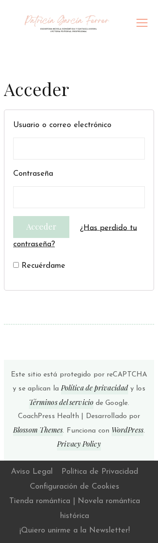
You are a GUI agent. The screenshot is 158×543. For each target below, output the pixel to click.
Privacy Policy (79, 443)
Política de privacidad (94, 387)
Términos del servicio (61, 402)
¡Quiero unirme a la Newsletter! (74, 531)
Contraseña (33, 174)
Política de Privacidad (99, 472)
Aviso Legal (32, 472)
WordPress (127, 429)
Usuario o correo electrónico (62, 125)
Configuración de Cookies (74, 487)
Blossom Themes (38, 429)
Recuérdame (42, 266)
